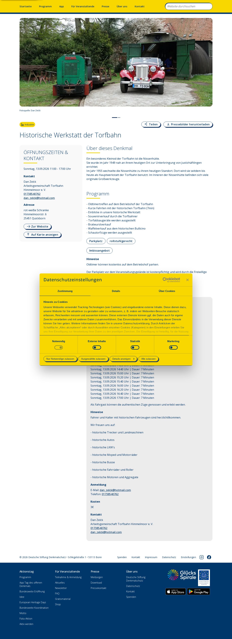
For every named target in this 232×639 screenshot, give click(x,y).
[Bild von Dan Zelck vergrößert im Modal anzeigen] (208, 110)
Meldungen (97, 577)
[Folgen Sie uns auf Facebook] (209, 557)
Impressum (151, 557)
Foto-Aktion (26, 618)
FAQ (57, 593)
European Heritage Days (33, 602)
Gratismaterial (62, 598)
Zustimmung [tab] (65, 291)
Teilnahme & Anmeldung (68, 577)
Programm (45, 6)
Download (96, 582)
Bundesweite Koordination (34, 607)
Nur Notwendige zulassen (60, 358)
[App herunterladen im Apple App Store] (175, 591)
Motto (23, 613)
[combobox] (188, 6)
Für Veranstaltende (82, 6)
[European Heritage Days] (204, 577)
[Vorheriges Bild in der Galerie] (23, 66)
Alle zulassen (148, 358)
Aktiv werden (26, 624)
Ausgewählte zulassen (93, 358)
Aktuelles (60, 582)
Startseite (26, 6)
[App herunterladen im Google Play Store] (198, 591)
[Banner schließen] (187, 280)
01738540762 (32, 194)
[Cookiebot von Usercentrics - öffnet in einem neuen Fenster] (165, 279)
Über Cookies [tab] (167, 291)
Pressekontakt (98, 588)
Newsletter (61, 588)
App (61, 6)
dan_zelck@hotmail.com (39, 198)
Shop (58, 604)
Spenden (122, 557)
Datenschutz (169, 557)
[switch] (97, 347)
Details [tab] (116, 291)
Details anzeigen (121, 358)
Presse (105, 6)
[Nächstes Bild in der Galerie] (208, 66)
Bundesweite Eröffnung (32, 591)
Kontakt (140, 6)
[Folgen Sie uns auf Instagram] (202, 557)
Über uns (122, 6)
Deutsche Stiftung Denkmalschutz (135, 579)
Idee (22, 596)
